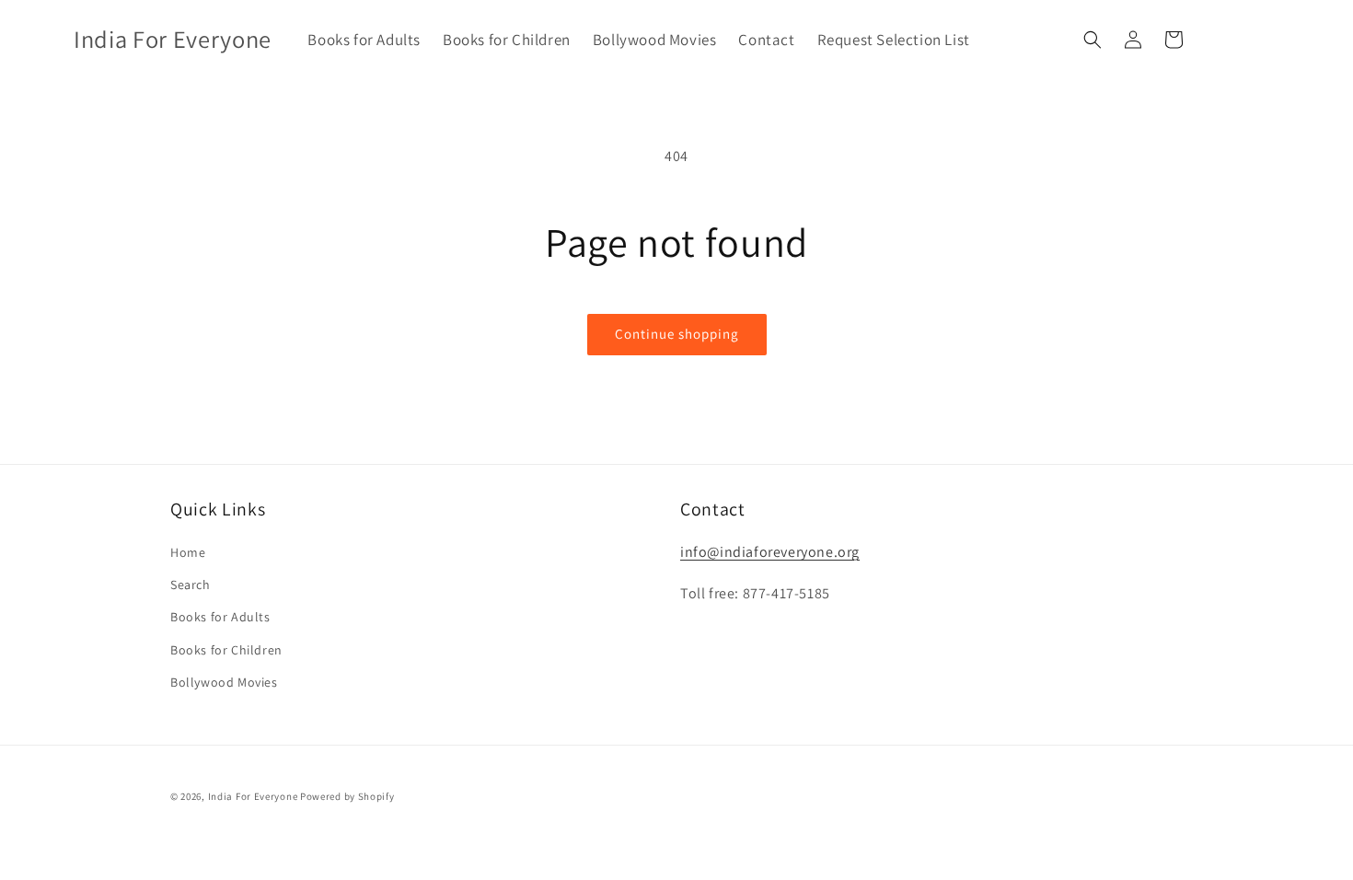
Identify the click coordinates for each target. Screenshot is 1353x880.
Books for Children (226, 650)
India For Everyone (253, 796)
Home (187, 552)
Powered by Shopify (347, 796)
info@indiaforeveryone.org (770, 552)
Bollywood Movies (224, 682)
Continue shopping (677, 333)
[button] (1092, 39)
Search (190, 584)
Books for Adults (220, 616)
